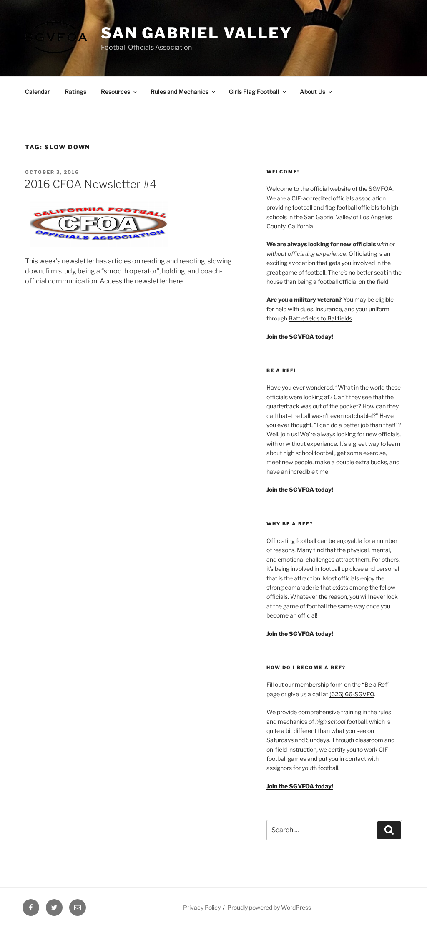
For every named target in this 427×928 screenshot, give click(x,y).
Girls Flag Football (254, 91)
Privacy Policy (202, 907)
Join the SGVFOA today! (299, 786)
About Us (312, 91)
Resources (115, 91)
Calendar (37, 91)
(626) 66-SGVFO (351, 694)
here (176, 281)
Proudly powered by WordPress (269, 907)
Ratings (75, 91)
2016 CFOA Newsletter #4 (90, 184)
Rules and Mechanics (179, 91)
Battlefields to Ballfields (320, 318)
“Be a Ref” (376, 684)
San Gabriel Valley (196, 33)
